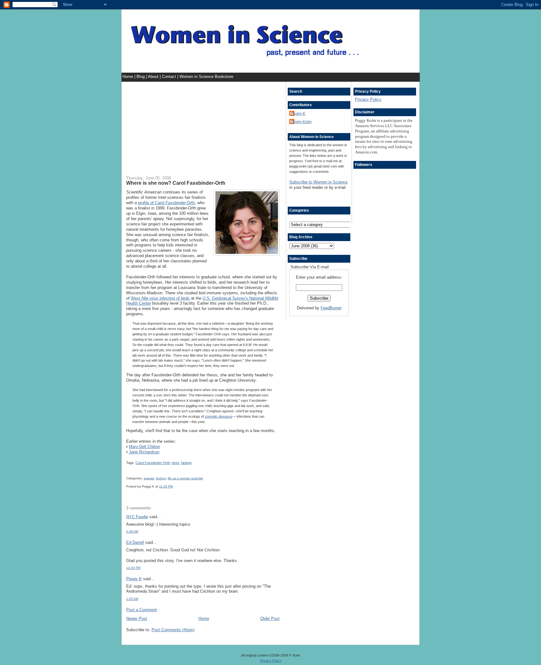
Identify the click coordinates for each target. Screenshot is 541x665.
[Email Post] (174, 486)
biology (186, 463)
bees (175, 463)
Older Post (270, 618)
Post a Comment (141, 609)
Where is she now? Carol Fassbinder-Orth (175, 183)
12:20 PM (133, 568)
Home (128, 76)
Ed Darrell (135, 542)
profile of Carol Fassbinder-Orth (166, 202)
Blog (141, 76)
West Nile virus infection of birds (160, 298)
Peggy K (134, 578)
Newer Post (136, 618)
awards (149, 478)
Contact (169, 76)
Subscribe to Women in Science (318, 182)
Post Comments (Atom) (173, 629)
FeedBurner (331, 308)
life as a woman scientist (185, 478)
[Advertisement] (203, 125)
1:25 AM (132, 599)
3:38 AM (132, 531)
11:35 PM (166, 486)
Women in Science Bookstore (206, 76)
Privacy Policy (368, 99)
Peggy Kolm (301, 122)
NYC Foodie (137, 516)
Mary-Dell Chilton (144, 446)
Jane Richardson (144, 452)
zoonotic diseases (218, 416)
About (154, 76)
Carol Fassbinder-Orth (153, 463)
